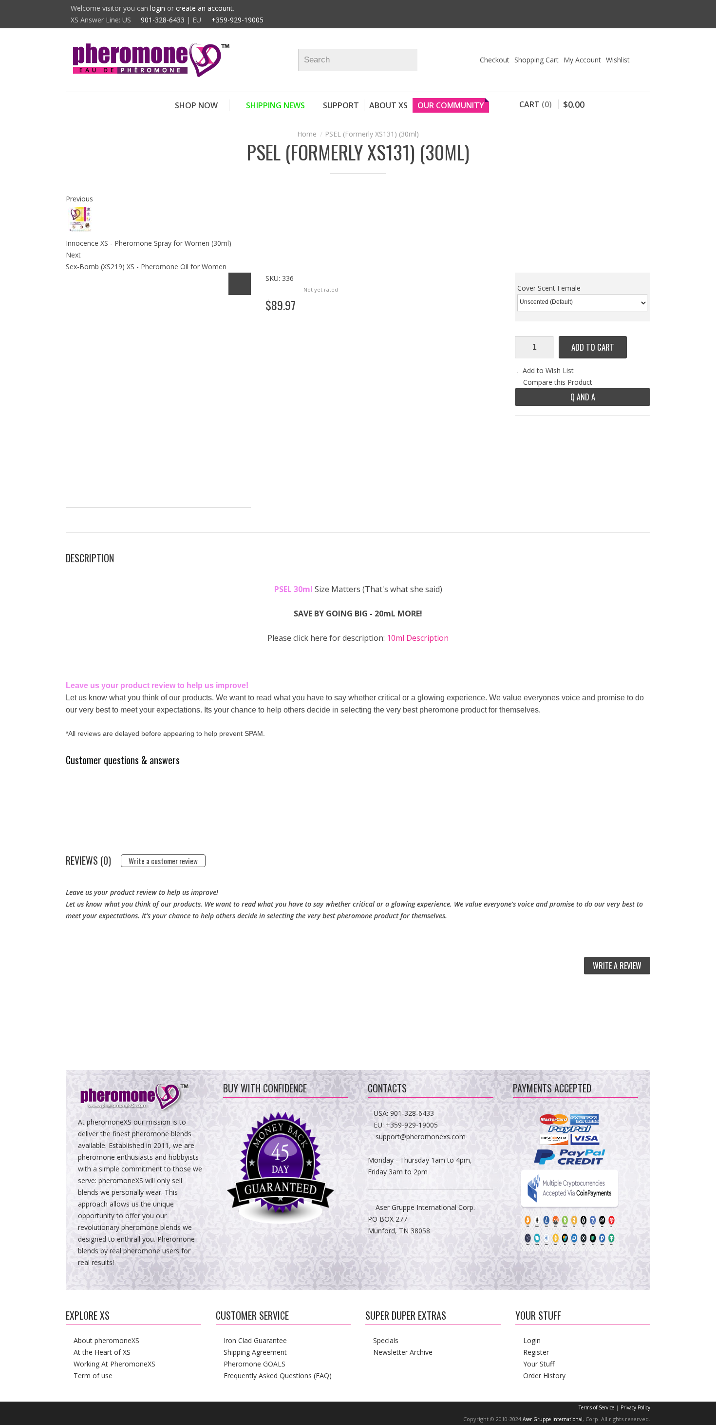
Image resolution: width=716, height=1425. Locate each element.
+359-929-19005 (237, 19)
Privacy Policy (635, 1407)
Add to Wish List (548, 370)
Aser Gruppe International (553, 1419)
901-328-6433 (163, 19)
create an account (204, 8)
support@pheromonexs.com (421, 1136)
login (157, 8)
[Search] (414, 60)
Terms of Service (596, 1407)
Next (73, 254)
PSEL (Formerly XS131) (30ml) (372, 134)
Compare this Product (557, 382)
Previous (79, 198)
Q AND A (582, 397)
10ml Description (418, 638)
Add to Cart (592, 347)
